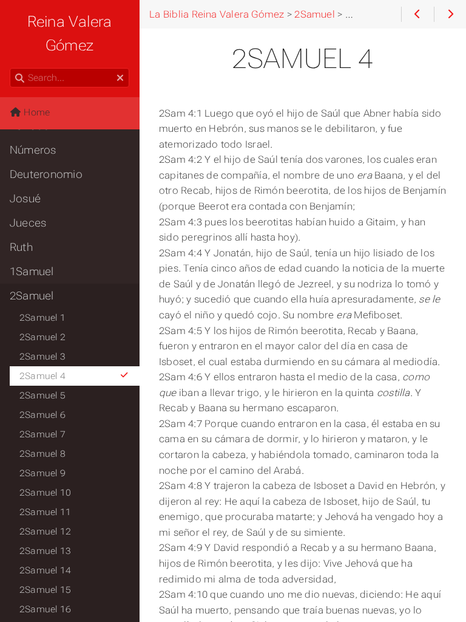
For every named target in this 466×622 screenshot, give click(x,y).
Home (35, 112)
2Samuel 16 (45, 609)
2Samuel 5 (42, 395)
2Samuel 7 (42, 434)
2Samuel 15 (45, 589)
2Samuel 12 (45, 531)
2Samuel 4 (42, 376)
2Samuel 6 (42, 414)
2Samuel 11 (45, 512)
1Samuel (32, 271)
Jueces (28, 223)
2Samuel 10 (45, 492)
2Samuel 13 (45, 550)
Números (33, 150)
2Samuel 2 (42, 337)
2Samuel (32, 296)
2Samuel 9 (42, 473)
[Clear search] (120, 78)
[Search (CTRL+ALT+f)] (19, 78)
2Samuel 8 (42, 453)
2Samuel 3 (42, 356)
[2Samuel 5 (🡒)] (450, 14)
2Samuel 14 (45, 570)
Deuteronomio (46, 174)
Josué (25, 199)
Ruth (21, 247)
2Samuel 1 (42, 317)
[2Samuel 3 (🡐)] (417, 14)
